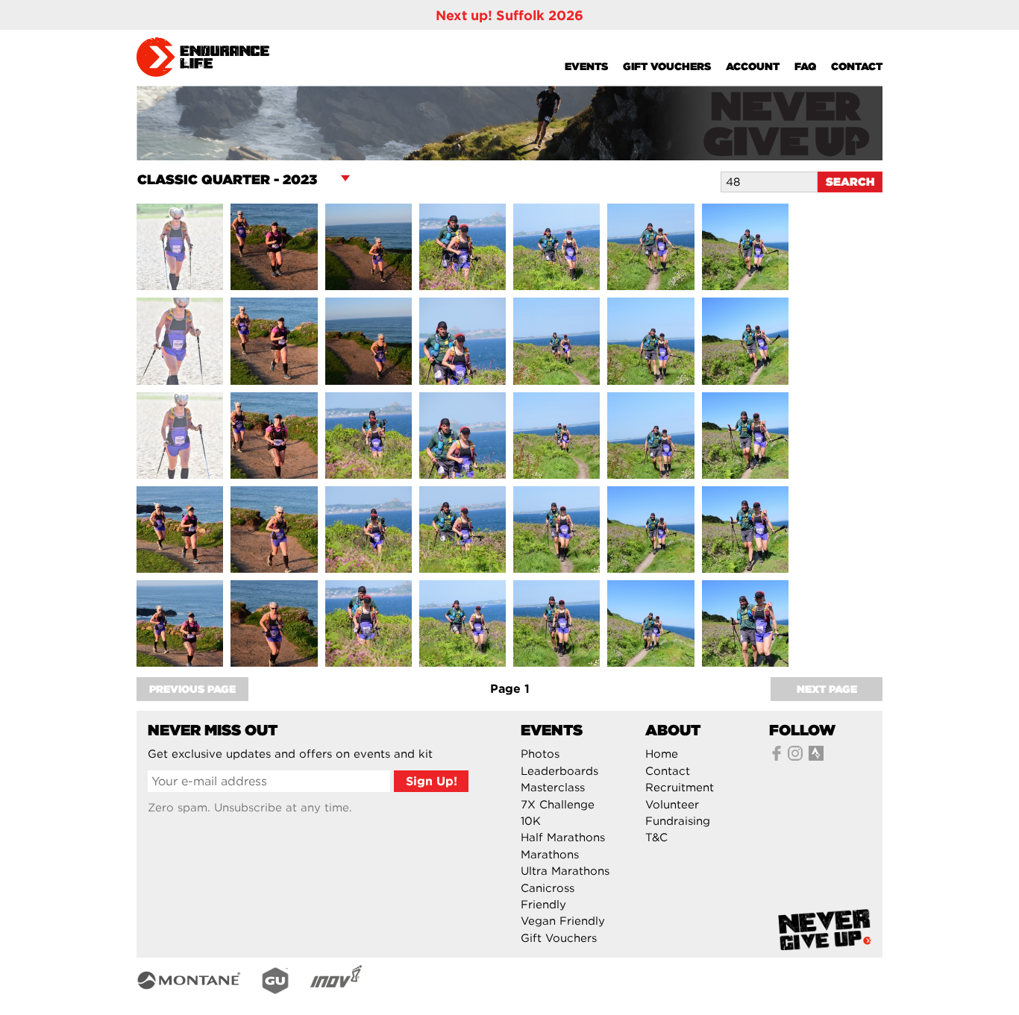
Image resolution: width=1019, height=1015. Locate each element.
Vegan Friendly (563, 921)
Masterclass (553, 787)
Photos (540, 754)
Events (586, 66)
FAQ (805, 66)
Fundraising (677, 821)
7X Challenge (558, 804)
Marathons (550, 854)
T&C (656, 837)
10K (531, 821)
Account (753, 66)
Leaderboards (559, 771)
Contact (856, 66)
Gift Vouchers (667, 66)
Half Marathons (563, 837)
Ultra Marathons (565, 871)
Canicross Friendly (547, 896)
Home (661, 754)
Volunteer (672, 804)
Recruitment (679, 787)
